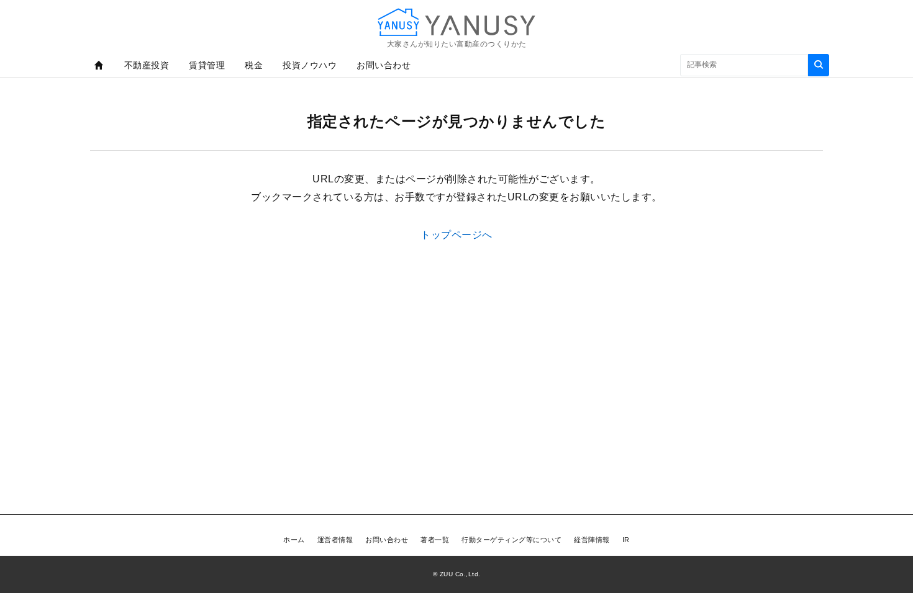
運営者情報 (335, 539)
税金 (254, 65)
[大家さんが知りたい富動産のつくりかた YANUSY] (456, 22)
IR (626, 539)
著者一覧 (434, 539)
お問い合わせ (384, 65)
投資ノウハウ (310, 65)
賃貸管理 (207, 65)
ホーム (294, 539)
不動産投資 (147, 65)
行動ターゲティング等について (511, 539)
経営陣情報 (592, 539)
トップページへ (456, 235)
